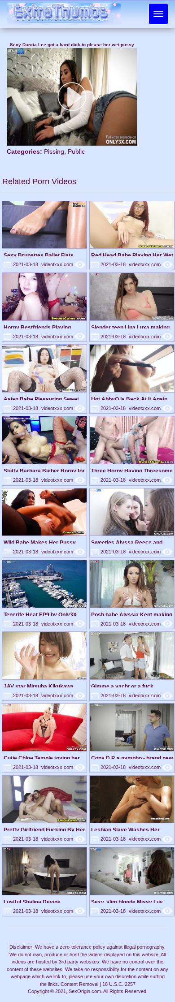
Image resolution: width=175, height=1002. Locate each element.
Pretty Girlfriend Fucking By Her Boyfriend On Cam (44, 830)
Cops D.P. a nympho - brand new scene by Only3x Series (132, 758)
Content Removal (79, 984)
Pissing (54, 151)
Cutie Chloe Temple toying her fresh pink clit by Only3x (42, 758)
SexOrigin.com (85, 991)
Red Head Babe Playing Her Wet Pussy (132, 255)
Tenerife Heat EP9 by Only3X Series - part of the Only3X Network (40, 615)
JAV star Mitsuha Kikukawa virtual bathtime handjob (39, 686)
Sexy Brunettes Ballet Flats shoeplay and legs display (39, 255)
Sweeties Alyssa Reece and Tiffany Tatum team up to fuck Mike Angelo (128, 542)
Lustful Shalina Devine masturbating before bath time (42, 902)
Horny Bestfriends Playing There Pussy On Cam (37, 327)
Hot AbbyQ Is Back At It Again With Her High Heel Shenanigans (132, 399)
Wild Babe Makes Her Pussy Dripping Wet (40, 542)
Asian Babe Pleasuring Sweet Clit (41, 399)
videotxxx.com (63, 264)
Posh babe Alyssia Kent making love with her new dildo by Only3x (131, 615)
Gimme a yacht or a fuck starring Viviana (122, 686)
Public (76, 151)
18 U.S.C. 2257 (119, 984)
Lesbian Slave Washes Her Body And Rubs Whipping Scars (131, 830)
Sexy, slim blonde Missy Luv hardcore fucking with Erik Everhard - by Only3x (127, 902)
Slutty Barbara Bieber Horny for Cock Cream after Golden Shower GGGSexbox (44, 471)
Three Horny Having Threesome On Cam (132, 471)
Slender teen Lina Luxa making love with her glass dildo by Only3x (130, 327)
